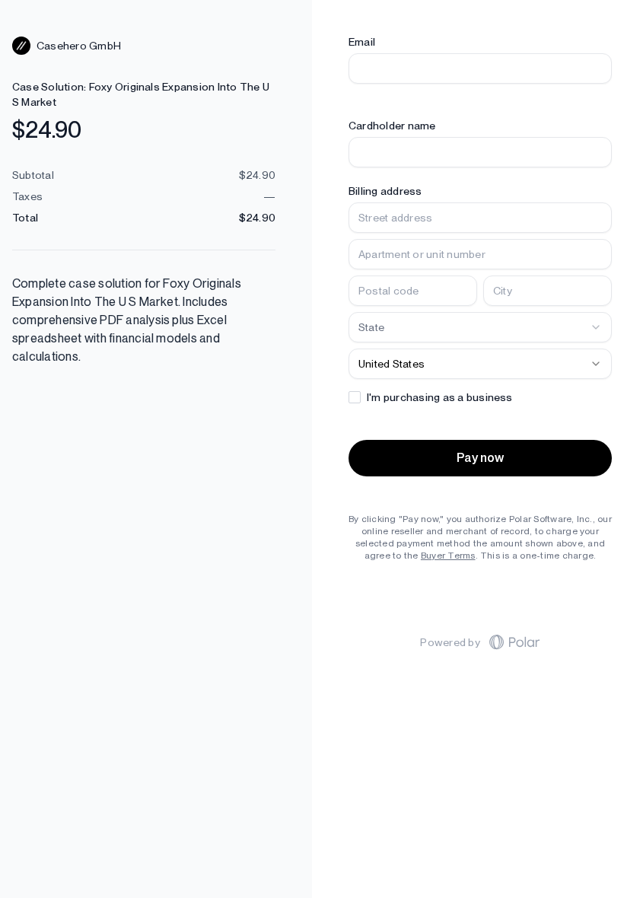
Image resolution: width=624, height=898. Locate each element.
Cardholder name (392, 125)
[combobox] (480, 327)
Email (362, 42)
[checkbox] (355, 397)
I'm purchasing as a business (440, 397)
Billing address (385, 191)
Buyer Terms (448, 555)
